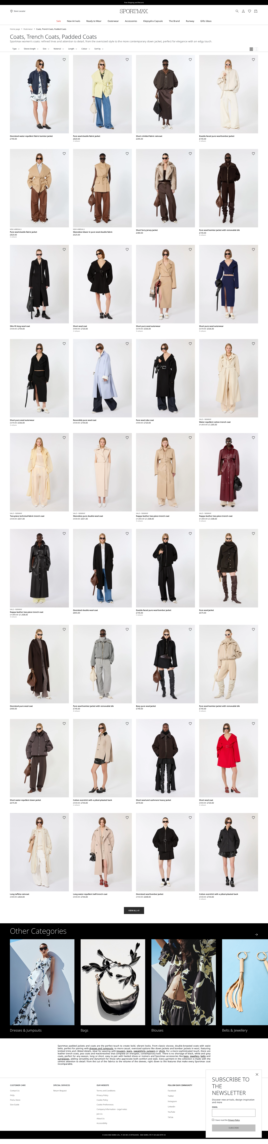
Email (215, 1107)
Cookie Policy (102, 1100)
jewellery (194, 1056)
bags (186, 1056)
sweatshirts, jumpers (144, 1051)
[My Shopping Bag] (255, 11)
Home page (15, 29)
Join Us (100, 1114)
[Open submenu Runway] (196, 21)
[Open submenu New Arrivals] (82, 21)
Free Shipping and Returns (134, 2)
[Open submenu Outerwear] (121, 21)
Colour (84, 49)
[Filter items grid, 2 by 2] (256, 49)
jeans (129, 1051)
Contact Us (15, 1091)
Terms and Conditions (106, 1091)
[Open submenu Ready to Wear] (103, 21)
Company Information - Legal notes (112, 1109)
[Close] (257, 1074)
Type (14, 49)
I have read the (227, 1120)
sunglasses (63, 1058)
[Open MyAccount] (246, 11)
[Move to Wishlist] (64, 59)
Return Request (60, 1091)
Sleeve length (30, 49)
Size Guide (14, 1105)
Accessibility (102, 1123)
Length (71, 49)
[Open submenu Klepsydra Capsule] (165, 21)
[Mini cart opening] (259, 11)
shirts (162, 1051)
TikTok (170, 1117)
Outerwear (28, 29)
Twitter (171, 1096)
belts (203, 1056)
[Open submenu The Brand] (182, 21)
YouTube (171, 1112)
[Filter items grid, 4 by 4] (251, 49)
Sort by (97, 49)
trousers (120, 1051)
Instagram (172, 1101)
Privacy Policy (102, 1095)
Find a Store (15, 1100)
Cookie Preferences (105, 1105)
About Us (101, 1119)
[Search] (237, 11)
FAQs (12, 1095)
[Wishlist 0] (249, 11)
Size (44, 49)
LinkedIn (171, 1106)
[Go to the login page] (243, 11)
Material (57, 49)
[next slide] (256, 934)
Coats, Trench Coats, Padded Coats (51, 29)
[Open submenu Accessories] (139, 21)
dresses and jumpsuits (101, 1048)
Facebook (172, 1090)
